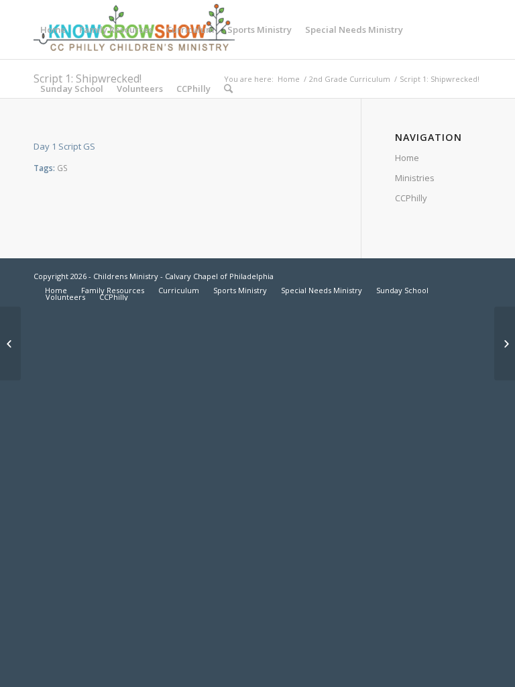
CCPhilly (411, 198)
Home (407, 158)
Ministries (415, 178)
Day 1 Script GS (64, 146)
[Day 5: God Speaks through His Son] (10, 343)
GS (62, 167)
